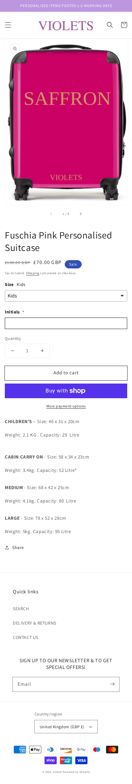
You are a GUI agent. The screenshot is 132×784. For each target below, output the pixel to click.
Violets (57, 771)
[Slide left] (52, 214)
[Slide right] (80, 214)
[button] (8, 25)
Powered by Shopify (76, 771)
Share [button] (18, 547)
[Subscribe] (112, 684)
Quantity (13, 338)
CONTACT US (25, 637)
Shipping (32, 273)
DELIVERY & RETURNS (34, 623)
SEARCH (21, 609)
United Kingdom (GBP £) (62, 726)
